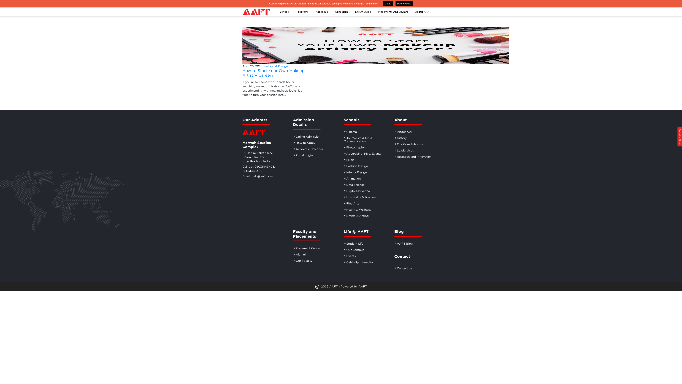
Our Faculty (304, 260)
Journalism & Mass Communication (358, 139)
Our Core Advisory (410, 144)
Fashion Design (357, 166)
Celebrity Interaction (360, 262)
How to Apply (305, 142)
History (402, 138)
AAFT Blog (405, 243)
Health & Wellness (358, 209)
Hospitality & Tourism (361, 197)
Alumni (301, 254)
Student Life (354, 243)
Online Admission (308, 136)
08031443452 (252, 170)
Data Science (355, 184)
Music (350, 159)
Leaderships (405, 150)
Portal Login (304, 155)
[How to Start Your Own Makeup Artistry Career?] (375, 45)
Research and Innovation (414, 156)
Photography (355, 147)
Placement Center (308, 248)
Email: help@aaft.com (257, 176)
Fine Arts (352, 203)
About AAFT (406, 131)
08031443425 (264, 166)
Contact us (404, 268)
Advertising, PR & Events (363, 153)
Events (351, 256)
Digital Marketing (358, 191)
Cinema (351, 131)
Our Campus (355, 249)
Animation (353, 178)
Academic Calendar (309, 149)
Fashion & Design (275, 66)
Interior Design (356, 172)
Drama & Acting (357, 215)
